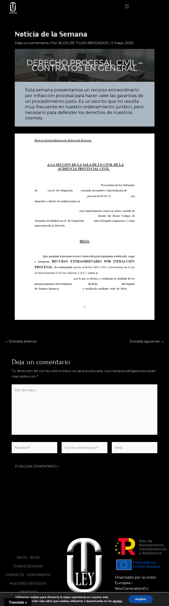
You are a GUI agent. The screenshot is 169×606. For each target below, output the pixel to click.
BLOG (35, 558)
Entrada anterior (21, 341)
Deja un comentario (32, 43)
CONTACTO (15, 575)
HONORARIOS (38, 575)
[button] (126, 6)
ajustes (117, 601)
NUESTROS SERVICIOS (28, 584)
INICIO (22, 558)
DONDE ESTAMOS (28, 566)
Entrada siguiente (147, 341)
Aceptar (140, 599)
